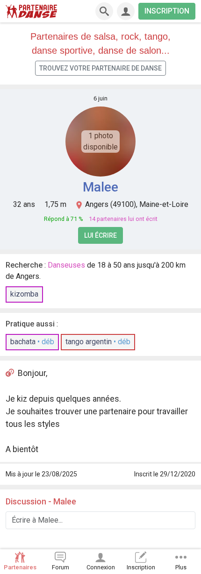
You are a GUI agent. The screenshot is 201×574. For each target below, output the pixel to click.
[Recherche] (104, 11)
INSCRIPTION (166, 11)
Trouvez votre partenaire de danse (100, 68)
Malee (100, 187)
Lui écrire (100, 235)
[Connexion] (126, 11)
